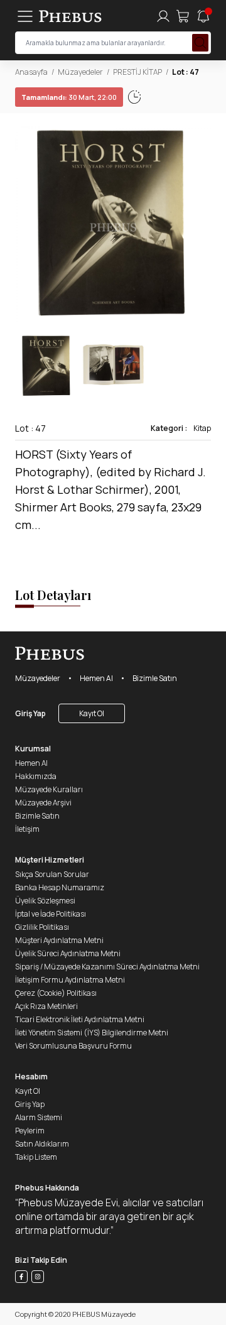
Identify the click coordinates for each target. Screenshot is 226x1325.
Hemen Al (96, 678)
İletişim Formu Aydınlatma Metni (70, 979)
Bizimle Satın (154, 678)
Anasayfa (31, 72)
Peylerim (30, 1130)
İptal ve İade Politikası (50, 913)
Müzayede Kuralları (49, 789)
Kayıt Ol (91, 713)
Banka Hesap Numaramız (59, 887)
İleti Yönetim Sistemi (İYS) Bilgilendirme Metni (91, 1032)
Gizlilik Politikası (42, 927)
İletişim (27, 829)
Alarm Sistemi (38, 1117)
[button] (201, 224)
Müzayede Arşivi (43, 802)
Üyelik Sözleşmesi (45, 900)
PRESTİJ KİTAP (137, 72)
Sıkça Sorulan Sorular (52, 874)
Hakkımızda (35, 776)
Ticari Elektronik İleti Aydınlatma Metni (79, 1019)
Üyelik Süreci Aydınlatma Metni (68, 953)
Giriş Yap (30, 713)
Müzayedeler (80, 72)
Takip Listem (36, 1157)
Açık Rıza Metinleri (46, 1006)
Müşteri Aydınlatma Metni (59, 940)
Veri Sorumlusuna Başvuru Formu (73, 1045)
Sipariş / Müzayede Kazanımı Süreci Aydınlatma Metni (107, 966)
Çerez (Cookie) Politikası (56, 993)
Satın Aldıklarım (42, 1143)
